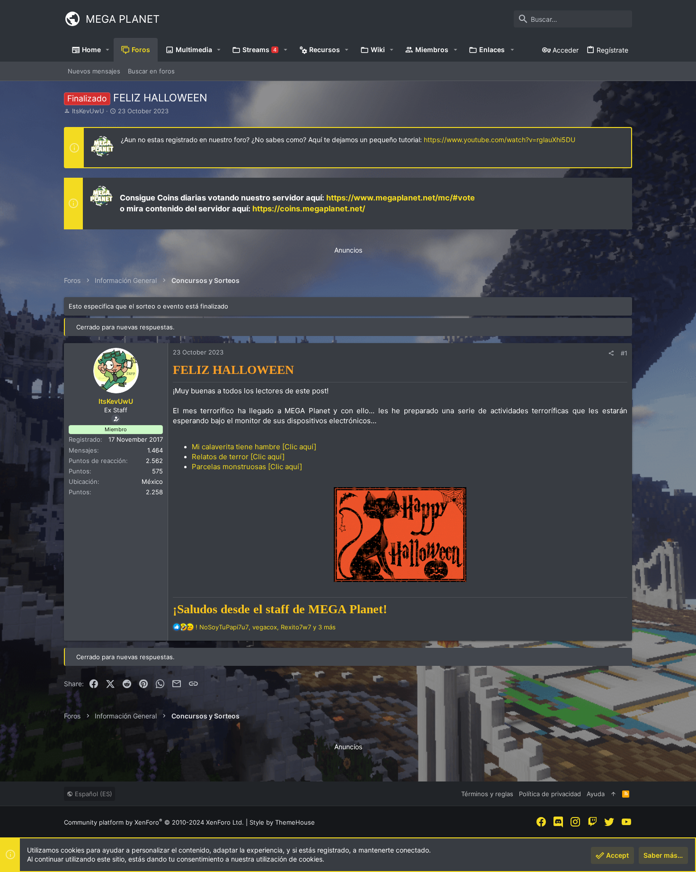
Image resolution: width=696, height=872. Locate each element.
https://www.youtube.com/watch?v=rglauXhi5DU (499, 140)
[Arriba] (613, 794)
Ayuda (596, 794)
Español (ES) (92, 794)
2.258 (154, 492)
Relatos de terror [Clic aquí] (238, 456)
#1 (624, 353)
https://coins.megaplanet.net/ (308, 208)
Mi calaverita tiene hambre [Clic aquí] (254, 446)
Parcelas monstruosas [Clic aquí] (247, 466)
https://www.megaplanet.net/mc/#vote (400, 197)
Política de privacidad (550, 794)
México (152, 481)
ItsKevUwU (88, 111)
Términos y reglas (487, 794)
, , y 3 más (266, 627)
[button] (108, 50)
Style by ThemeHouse (282, 822)
